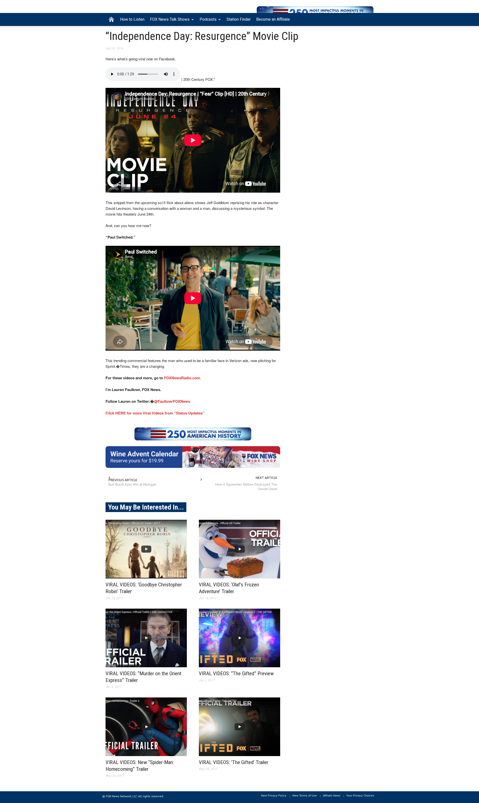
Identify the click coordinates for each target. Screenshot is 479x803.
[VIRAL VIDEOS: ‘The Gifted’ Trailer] (239, 726)
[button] (368, 19)
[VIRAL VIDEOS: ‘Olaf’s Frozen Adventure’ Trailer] (239, 549)
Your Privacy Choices (360, 795)
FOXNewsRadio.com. (182, 378)
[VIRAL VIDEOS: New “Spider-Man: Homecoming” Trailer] (146, 726)
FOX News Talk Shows (168, 21)
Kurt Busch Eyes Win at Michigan (132, 484)
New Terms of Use (304, 795)
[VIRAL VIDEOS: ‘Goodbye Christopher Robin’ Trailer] (146, 549)
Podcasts (207, 21)
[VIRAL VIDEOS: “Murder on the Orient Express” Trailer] (146, 638)
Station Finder (239, 19)
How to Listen (132, 19)
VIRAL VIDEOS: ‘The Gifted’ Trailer (233, 762)
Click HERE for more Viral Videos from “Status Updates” (155, 413)
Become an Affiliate (273, 19)
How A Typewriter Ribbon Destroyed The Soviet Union (246, 486)
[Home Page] (111, 19)
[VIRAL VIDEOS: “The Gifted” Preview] (239, 638)
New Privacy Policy (273, 795)
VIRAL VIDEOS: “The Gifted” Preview (236, 673)
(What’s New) (331, 795)
